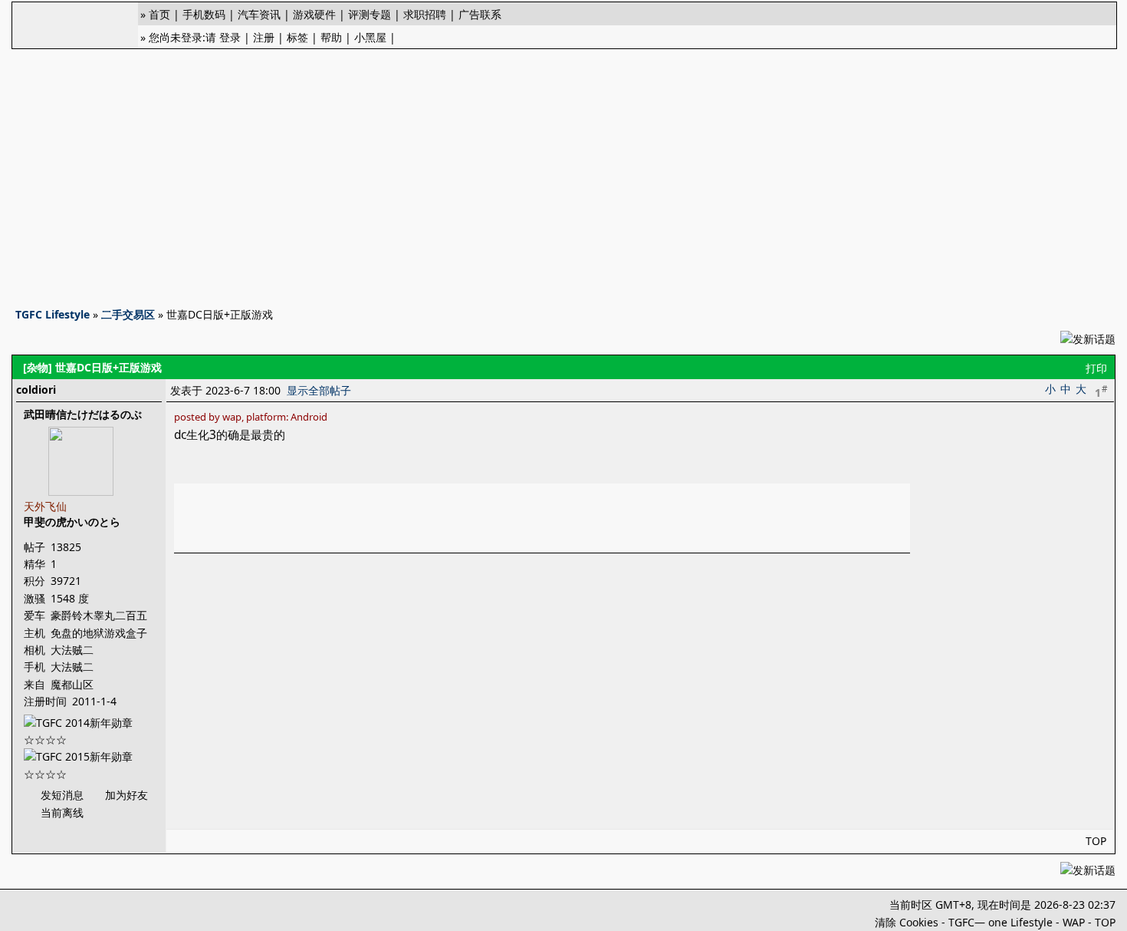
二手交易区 (128, 314)
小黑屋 (370, 37)
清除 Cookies (906, 922)
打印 (1096, 368)
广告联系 (479, 14)
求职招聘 (424, 14)
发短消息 (62, 794)
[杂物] (37, 367)
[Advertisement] (564, 173)
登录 (230, 37)
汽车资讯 (259, 14)
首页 (159, 14)
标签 (297, 37)
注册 (263, 37)
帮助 (331, 37)
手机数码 (203, 14)
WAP (1074, 922)
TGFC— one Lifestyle (1000, 922)
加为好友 (126, 794)
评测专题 (369, 14)
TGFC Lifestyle (52, 314)
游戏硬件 (314, 14)
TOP (1096, 841)
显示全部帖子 (319, 390)
